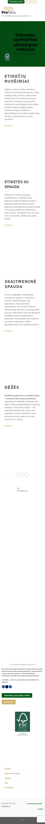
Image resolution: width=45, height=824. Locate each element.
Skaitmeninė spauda (12, 773)
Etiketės (8, 769)
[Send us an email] (22, 474)
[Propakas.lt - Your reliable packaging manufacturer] (19, 10)
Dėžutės (8, 778)
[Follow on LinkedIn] (27, 474)
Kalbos (22, 820)
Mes (6, 783)
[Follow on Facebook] (18, 474)
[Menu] (41, 12)
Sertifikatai (9, 788)
